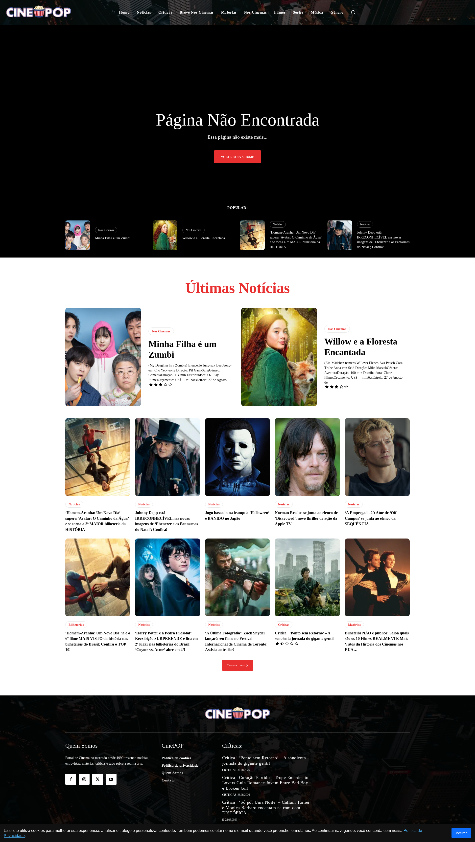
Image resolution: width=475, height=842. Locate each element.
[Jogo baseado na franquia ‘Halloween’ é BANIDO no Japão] (237, 457)
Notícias (278, 224)
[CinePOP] (47, 12)
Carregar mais (236, 665)
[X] (97, 779)
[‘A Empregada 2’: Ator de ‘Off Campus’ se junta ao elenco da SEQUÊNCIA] (377, 457)
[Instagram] (84, 779)
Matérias (354, 624)
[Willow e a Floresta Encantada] (165, 235)
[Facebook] (70, 779)
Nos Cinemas (106, 230)
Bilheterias (76, 624)
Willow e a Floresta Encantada (203, 238)
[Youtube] (111, 779)
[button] (353, 12)
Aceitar (461, 833)
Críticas (283, 624)
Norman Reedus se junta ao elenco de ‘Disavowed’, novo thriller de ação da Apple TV (306, 518)
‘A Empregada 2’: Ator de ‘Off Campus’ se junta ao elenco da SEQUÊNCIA (370, 518)
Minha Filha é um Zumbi (112, 238)
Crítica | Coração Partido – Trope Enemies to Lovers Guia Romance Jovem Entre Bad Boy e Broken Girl (265, 783)
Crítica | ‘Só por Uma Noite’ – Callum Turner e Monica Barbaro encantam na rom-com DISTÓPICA (266, 807)
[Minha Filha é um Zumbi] (77, 235)
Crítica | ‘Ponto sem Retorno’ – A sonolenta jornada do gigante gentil (264, 760)
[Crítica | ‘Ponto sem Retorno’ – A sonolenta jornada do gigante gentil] (307, 577)
